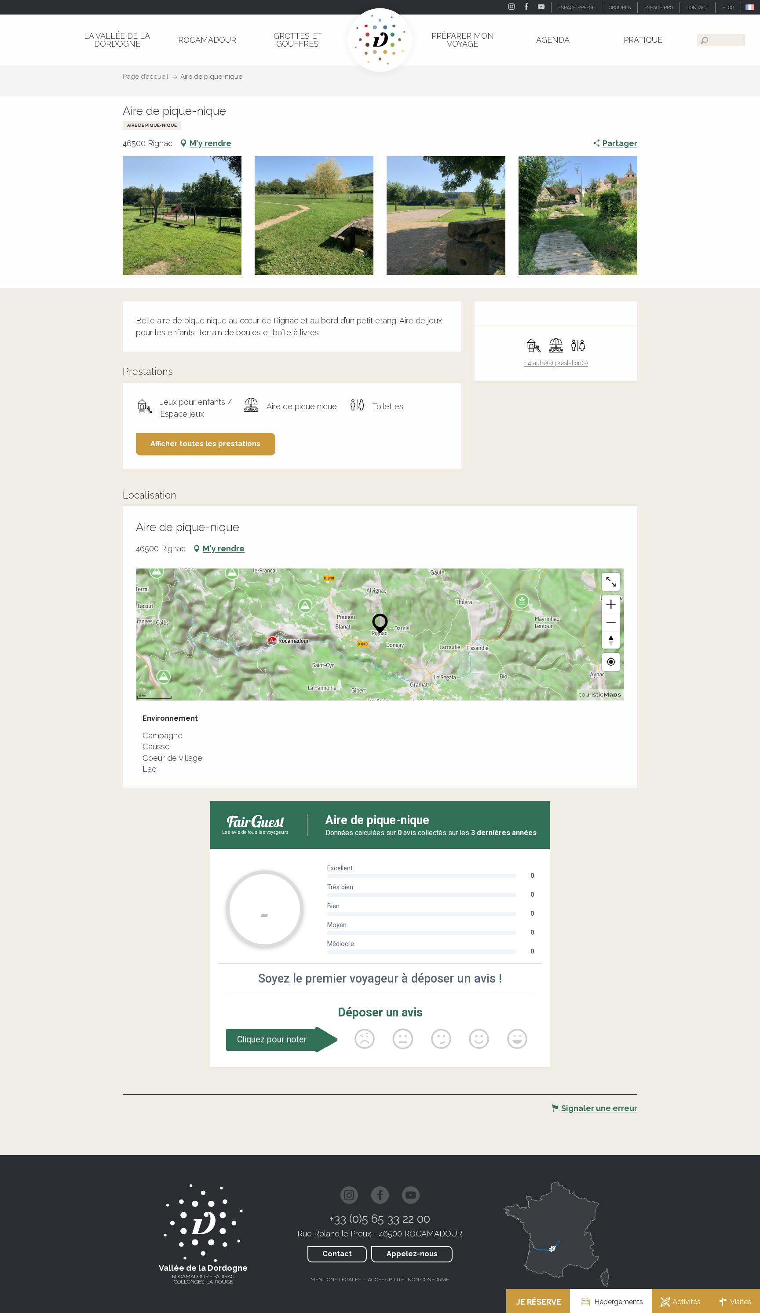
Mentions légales (336, 1279)
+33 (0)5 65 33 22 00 (379, 1218)
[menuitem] (117, 39)
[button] (750, 7)
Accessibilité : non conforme (408, 1279)
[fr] (750, 7)
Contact (337, 1254)
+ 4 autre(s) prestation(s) (556, 363)
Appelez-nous (412, 1254)
